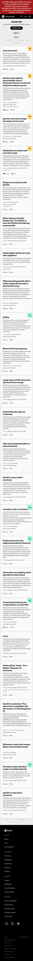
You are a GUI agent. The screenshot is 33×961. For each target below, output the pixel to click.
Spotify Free (8, 916)
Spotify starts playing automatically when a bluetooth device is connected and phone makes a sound (16, 82)
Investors (7, 867)
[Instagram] (6, 923)
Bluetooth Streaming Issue (15, 348)
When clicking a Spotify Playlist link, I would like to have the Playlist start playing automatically (16, 222)
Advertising (8, 864)
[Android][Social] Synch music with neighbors (16, 254)
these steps (21, 10)
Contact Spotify (9, 892)
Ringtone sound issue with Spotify (15, 183)
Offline (6, 317)
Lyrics (5, 636)
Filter (16, 37)
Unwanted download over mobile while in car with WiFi (16, 603)
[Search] (21, 17)
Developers (8, 860)
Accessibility (14, 948)
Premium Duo (8, 905)
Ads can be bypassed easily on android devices (16, 444)
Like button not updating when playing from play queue (17, 573)
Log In (25, 17)
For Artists (7, 856)
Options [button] (16, 33)
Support (7, 880)
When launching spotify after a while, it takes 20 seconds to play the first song (17, 283)
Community (10, 16)
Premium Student (10, 912)
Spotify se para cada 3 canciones (13, 478)
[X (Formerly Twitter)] (12, 923)
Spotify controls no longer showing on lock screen (15, 119)
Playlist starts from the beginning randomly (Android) (17, 541)
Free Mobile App (9, 888)
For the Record (9, 847)
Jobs (6, 843)
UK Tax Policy (7, 954)
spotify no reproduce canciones (12, 794)
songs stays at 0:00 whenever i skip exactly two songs (17, 381)
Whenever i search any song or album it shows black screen (17, 745)
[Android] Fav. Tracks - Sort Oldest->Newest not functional (15, 668)
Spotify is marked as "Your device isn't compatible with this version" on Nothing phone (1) (17, 707)
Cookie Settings (8, 946)
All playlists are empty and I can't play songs (15, 151)
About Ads (6, 948)
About (6, 839)
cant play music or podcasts (15, 509)
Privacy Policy (7, 943)
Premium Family (9, 909)
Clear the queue (10, 50)
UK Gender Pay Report (9, 957)
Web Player (8, 884)
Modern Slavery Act (8, 951)
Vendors (7, 871)
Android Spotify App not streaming (14, 413)
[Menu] (29, 16)
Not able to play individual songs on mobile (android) (15, 767)
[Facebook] (18, 923)
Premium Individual (10, 901)
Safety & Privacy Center (9, 940)
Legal (5, 937)
